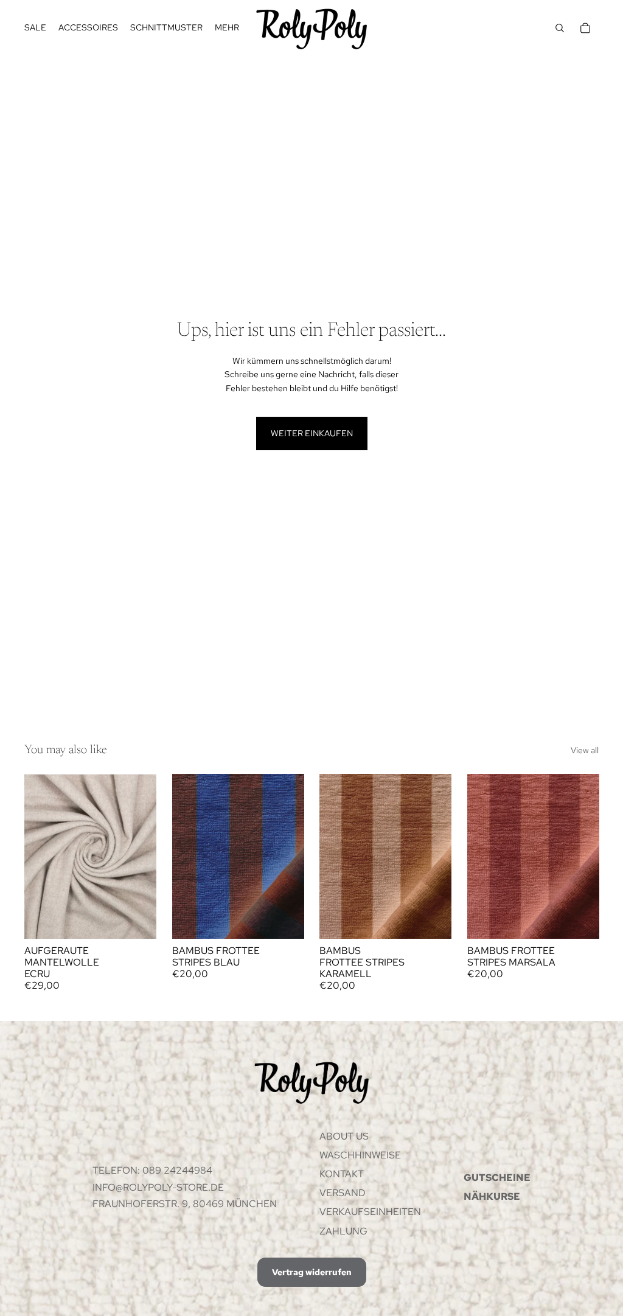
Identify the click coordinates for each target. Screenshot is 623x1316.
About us (344, 1136)
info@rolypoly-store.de (158, 1187)
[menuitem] (227, 28)
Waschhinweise (360, 1155)
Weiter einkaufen (312, 433)
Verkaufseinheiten (370, 1211)
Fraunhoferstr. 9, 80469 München (184, 1203)
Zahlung (343, 1231)
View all (585, 750)
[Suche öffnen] (559, 28)
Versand (342, 1192)
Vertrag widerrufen (312, 1272)
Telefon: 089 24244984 (152, 1170)
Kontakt (341, 1174)
